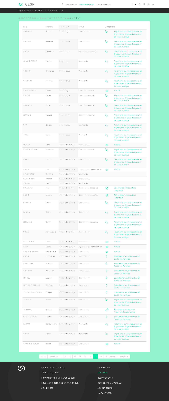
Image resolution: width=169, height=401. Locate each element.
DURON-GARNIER (30, 252)
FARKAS (26, 324)
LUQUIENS (27, 271)
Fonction (63, 27)
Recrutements (105, 378)
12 (80, 356)
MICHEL (26, 278)
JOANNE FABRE (30, 61)
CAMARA (27, 202)
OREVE (26, 232)
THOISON (27, 71)
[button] (133, 4)
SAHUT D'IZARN (30, 317)
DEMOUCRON (28, 174)
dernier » (124, 356)
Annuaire (39, 11)
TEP (25, 125)
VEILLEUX (27, 81)
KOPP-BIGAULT (30, 91)
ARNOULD (27, 32)
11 (75, 356)
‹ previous (53, 356)
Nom (25, 27)
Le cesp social (104, 388)
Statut (81, 27)
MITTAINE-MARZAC (31, 285)
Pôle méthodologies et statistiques (60, 383)
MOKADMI (27, 222)
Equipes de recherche (53, 368)
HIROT (26, 159)
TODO (25, 135)
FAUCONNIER (29, 179)
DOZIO (26, 51)
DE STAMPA (28, 264)
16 (101, 356)
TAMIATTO (27, 300)
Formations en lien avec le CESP (58, 378)
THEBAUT (27, 183)
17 (106, 356)
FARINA (26, 212)
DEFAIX (26, 247)
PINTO (26, 334)
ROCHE (26, 195)
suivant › (113, 356)
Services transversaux (109, 383)
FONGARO (27, 105)
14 (90, 356)
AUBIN (26, 256)
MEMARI (26, 145)
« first (43, 356)
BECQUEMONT (29, 242)
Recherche (71, 4)
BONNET (27, 169)
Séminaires (47, 388)
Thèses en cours (50, 373)
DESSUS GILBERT (31, 150)
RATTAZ (26, 96)
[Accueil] (26, 4)
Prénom (49, 27)
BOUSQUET (28, 188)
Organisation (87, 4)
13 (85, 356)
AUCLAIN (27, 42)
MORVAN (27, 115)
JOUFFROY (28, 310)
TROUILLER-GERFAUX (32, 292)
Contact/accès (103, 4)
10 (70, 356)
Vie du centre (104, 368)
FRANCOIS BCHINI (31, 344)
